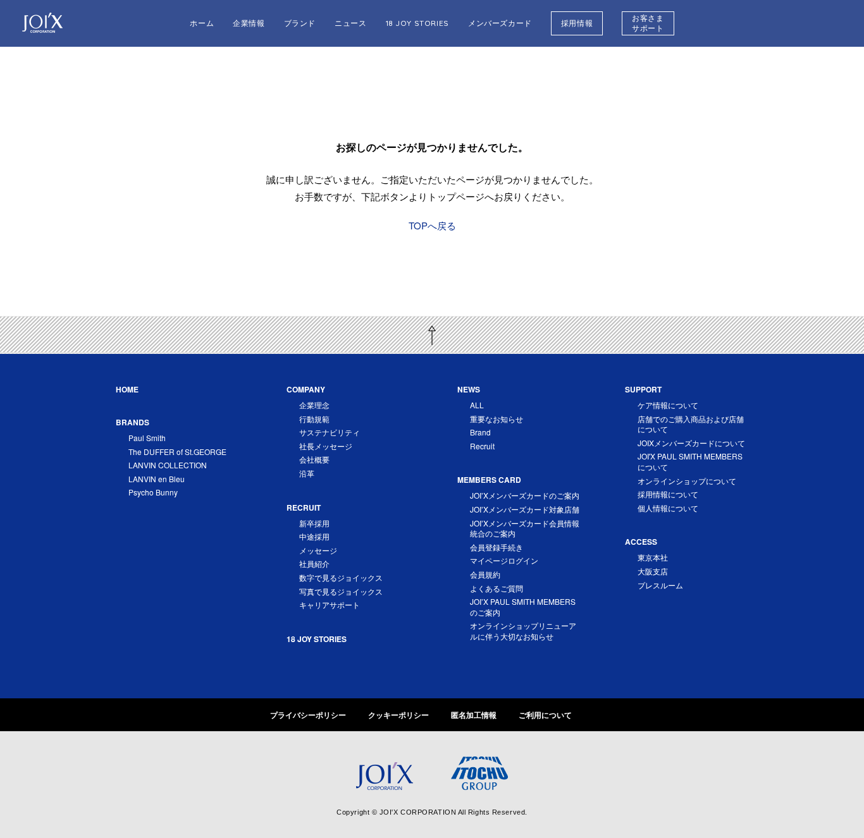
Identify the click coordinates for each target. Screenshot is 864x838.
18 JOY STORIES (417, 23)
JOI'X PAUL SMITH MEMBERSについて (690, 461)
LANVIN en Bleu (156, 478)
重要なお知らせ (496, 418)
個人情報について (668, 507)
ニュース (350, 23)
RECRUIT (304, 507)
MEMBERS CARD (489, 479)
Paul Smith (147, 437)
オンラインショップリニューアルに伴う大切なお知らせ (523, 630)
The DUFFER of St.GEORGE (177, 451)
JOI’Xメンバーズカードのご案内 (524, 495)
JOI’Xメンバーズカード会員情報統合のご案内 (524, 528)
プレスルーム (660, 585)
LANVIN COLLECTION (167, 464)
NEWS (468, 389)
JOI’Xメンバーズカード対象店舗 (524, 509)
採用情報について (668, 494)
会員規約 (485, 574)
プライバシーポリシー (308, 714)
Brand (480, 432)
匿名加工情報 (474, 714)
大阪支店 (653, 571)
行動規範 (314, 418)
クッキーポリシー (398, 714)
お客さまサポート (647, 23)
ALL (477, 404)
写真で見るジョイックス (341, 591)
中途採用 (314, 536)
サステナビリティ (329, 432)
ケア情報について (668, 404)
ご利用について (545, 714)
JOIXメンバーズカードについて (691, 442)
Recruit (482, 445)
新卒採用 (314, 523)
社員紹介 (314, 563)
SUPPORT (643, 389)
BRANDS (132, 422)
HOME (127, 389)
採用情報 (577, 23)
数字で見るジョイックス (341, 577)
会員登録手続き (496, 547)
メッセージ (318, 550)
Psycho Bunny (153, 492)
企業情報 (248, 23)
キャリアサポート (329, 604)
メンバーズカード (500, 23)
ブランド (300, 23)
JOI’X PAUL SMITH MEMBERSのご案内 (523, 606)
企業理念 (314, 404)
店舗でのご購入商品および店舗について (691, 424)
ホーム (202, 23)
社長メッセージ (325, 445)
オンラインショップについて (687, 480)
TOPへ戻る (432, 225)
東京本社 (653, 557)
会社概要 (314, 459)
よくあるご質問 (496, 588)
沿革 (306, 473)
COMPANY (306, 389)
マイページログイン (504, 560)
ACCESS (641, 541)
